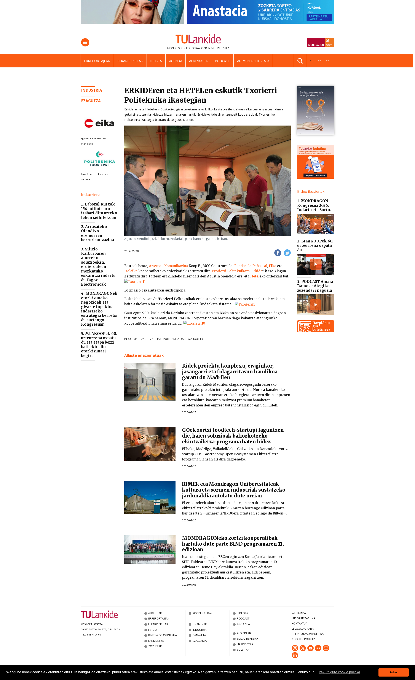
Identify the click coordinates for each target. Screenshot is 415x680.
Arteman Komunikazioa (168, 266)
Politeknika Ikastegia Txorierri (184, 339)
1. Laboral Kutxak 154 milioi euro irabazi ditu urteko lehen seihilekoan (99, 211)
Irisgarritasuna (303, 618)
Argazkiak (244, 624)
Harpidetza (245, 644)
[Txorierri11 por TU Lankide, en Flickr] (135, 281)
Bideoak (242, 613)
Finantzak (200, 624)
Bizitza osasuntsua (162, 635)
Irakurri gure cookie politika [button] (339, 672)
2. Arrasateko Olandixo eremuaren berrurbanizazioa (97, 233)
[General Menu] (85, 42)
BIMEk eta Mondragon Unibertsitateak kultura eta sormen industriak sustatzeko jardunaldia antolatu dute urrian (233, 490)
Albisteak (155, 613)
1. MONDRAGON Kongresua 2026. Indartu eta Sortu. (314, 205)
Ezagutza (91, 100)
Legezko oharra (303, 629)
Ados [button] (393, 672)
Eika (272, 266)
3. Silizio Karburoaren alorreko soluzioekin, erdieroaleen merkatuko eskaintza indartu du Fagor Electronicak (98, 267)
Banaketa (199, 635)
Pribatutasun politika (308, 634)
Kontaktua (299, 623)
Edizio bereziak (247, 638)
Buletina (243, 649)
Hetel (254, 276)
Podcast (222, 61)
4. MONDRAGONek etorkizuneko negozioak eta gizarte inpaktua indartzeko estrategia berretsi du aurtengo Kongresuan (99, 309)
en (327, 61)
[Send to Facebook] (277, 252)
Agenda (175, 61)
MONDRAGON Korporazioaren (188, 48)
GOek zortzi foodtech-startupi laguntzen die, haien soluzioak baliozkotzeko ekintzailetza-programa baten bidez (233, 436)
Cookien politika (303, 639)
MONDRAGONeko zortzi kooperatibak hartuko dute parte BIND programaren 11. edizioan (233, 544)
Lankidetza (156, 641)
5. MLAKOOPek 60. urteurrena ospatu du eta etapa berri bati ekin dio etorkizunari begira (99, 344)
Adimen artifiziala (253, 61)
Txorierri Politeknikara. (231, 271)
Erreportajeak (97, 61)
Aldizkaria (198, 61)
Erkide (256, 271)
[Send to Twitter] (287, 252)
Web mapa (299, 613)
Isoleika (131, 271)
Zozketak (155, 646)
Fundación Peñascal (250, 266)
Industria (91, 90)
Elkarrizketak (130, 61)
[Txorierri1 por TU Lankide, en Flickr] (245, 304)
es (319, 61)
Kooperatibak (202, 613)
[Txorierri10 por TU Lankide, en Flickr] (194, 323)
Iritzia (156, 61)
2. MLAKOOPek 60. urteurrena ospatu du (315, 245)
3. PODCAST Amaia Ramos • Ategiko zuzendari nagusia (315, 286)
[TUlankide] (198, 39)
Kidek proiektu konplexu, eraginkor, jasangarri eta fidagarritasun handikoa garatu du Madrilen (229, 372)
